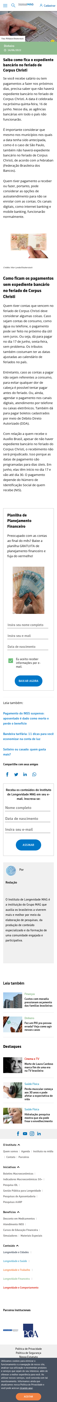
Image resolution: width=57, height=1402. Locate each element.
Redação (11, 882)
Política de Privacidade (28, 1348)
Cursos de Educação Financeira (20, 1230)
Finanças (30, 994)
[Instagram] (32, 1134)
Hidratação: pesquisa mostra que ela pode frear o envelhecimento (39, 1118)
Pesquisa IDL (10, 1185)
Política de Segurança (28, 1352)
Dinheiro (9, 46)
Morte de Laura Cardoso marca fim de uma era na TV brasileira (39, 1067)
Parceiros (24, 1157)
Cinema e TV (32, 1058)
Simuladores (10, 1235)
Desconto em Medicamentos (19, 1218)
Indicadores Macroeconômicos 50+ (22, 1179)
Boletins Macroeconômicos (18, 1173)
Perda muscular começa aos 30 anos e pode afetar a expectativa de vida (39, 1094)
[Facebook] (18, 1134)
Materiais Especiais (31, 1235)
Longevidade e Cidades (16, 1252)
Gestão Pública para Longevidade (22, 1190)
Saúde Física (32, 1084)
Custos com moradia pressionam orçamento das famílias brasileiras (38, 1002)
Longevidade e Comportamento (20, 1287)
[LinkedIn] (39, 1134)
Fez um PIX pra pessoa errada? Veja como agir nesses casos (38, 1026)
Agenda (25, 1151)
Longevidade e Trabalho (16, 1269)
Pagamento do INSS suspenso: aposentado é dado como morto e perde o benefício (26, 718)
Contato (10, 1157)
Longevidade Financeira (16, 1278)
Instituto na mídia (43, 1151)
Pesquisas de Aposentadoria (19, 1196)
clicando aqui (26, 1388)
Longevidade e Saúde (15, 1261)
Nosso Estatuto (28, 1356)
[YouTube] (25, 1134)
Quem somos (10, 1151)
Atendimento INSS (13, 1224)
